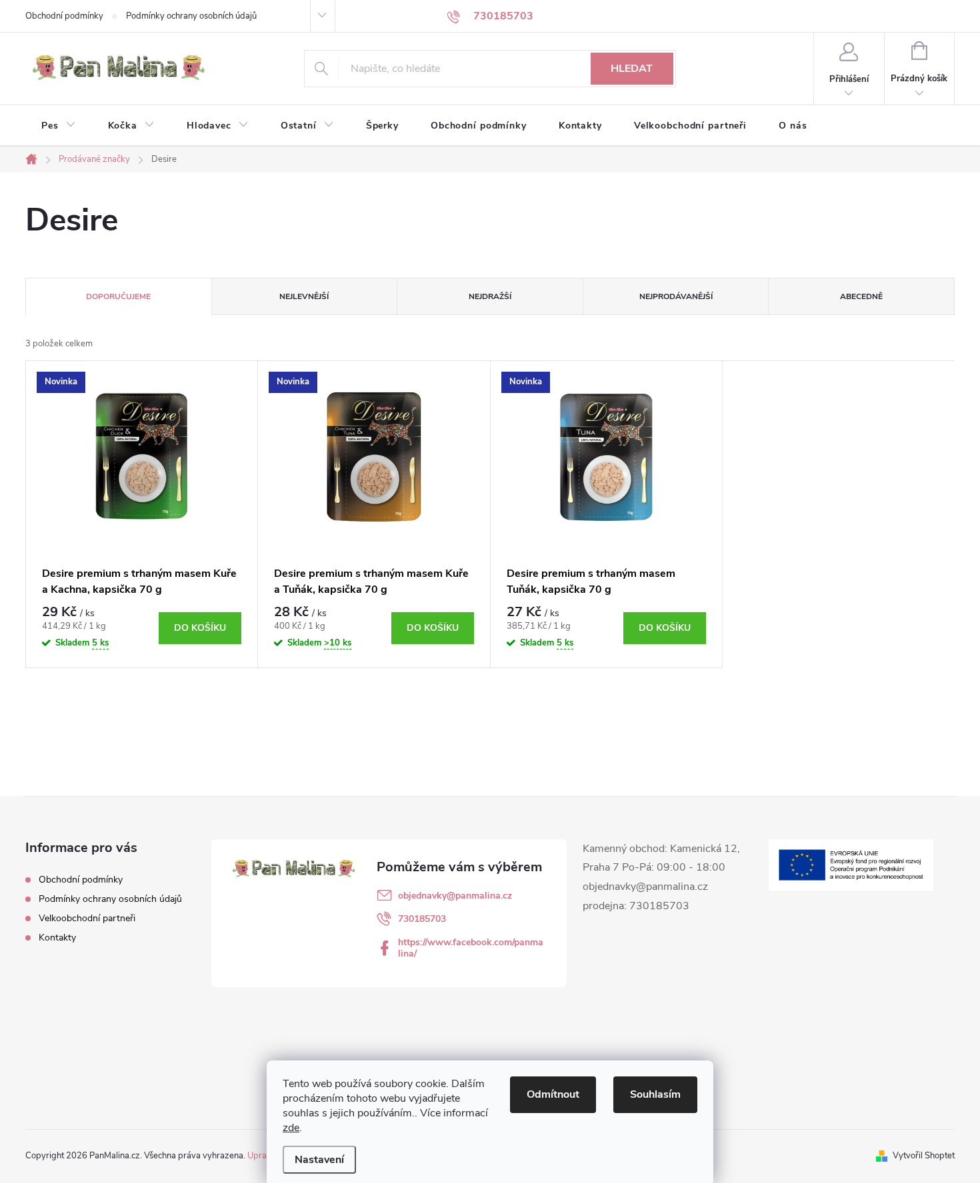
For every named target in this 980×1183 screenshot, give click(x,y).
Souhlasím (655, 1094)
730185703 (422, 919)
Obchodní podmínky (64, 16)
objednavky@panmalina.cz (455, 895)
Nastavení (319, 1159)
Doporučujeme (118, 296)
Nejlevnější (304, 296)
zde (291, 1127)
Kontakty (57, 937)
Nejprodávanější (676, 296)
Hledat (632, 68)
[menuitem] (58, 126)
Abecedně (861, 296)
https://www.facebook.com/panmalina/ (470, 948)
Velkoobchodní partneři (87, 918)
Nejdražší (490, 296)
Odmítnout (553, 1094)
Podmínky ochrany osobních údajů (191, 16)
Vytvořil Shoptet (924, 1156)
